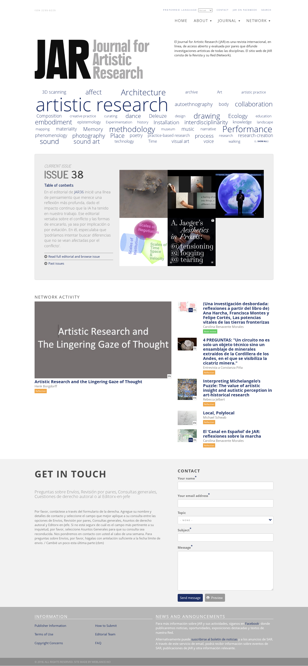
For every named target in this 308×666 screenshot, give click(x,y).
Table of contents (59, 185)
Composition (49, 116)
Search (266, 9)
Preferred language (180, 9)
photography (88, 135)
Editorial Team (105, 634)
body (224, 104)
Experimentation (119, 122)
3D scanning (54, 92)
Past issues (56, 263)
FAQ (98, 643)
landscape (265, 122)
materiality (66, 129)
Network (257, 20)
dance (133, 115)
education (264, 116)
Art (219, 92)
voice (209, 141)
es (195, 310)
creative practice (83, 116)
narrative (208, 129)
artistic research (102, 104)
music (187, 129)
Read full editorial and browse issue (74, 256)
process (204, 135)
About (202, 20)
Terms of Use (44, 634)
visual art (180, 141)
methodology (132, 128)
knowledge (242, 122)
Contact (223, 9)
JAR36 (79, 191)
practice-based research (169, 135)
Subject (184, 530)
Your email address (193, 496)
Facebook (252, 623)
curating (110, 116)
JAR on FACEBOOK (245, 9)
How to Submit (106, 625)
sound (49, 141)
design (180, 116)
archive (191, 92)
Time (152, 141)
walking (234, 141)
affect (93, 92)
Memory (93, 129)
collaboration (254, 104)
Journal (228, 20)
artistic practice (253, 92)
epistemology (89, 122)
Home (181, 20)
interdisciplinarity (206, 122)
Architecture (143, 92)
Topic (182, 513)
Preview (216, 598)
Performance (247, 129)
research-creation (255, 135)
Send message (190, 598)
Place (117, 135)
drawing (207, 116)
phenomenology (51, 135)
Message (184, 547)
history (142, 122)
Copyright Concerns (49, 643)
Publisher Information (50, 625)
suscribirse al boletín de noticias (214, 639)
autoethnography (194, 104)
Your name (186, 478)
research (226, 135)
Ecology (237, 115)
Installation (166, 122)
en (169, 376)
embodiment (53, 122)
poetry (136, 135)
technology (124, 141)
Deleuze (158, 116)
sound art (87, 141)
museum (168, 129)
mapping (43, 129)
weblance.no (101, 662)
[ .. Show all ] (261, 141)
